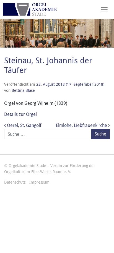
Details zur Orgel (20, 114)
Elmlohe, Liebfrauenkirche (82, 125)
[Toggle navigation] (104, 9)
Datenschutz (14, 182)
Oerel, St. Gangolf (23, 125)
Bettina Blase (23, 90)
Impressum (39, 182)
